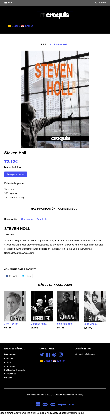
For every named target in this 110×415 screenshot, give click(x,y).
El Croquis (57, 394)
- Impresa (8, 358)
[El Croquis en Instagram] (60, 354)
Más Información (43, 208)
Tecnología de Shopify (73, 394)
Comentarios (67, 208)
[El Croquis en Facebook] (48, 354)
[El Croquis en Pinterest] (54, 354)
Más (10, 2)
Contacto (8, 377)
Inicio (44, 44)
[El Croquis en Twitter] (42, 354)
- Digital (7, 362)
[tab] (10, 219)
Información (9, 366)
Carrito (102, 2)
